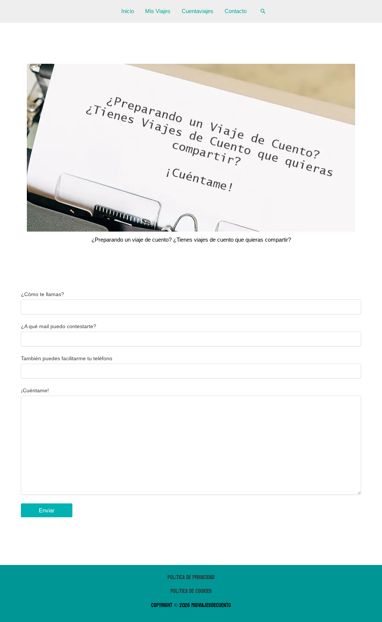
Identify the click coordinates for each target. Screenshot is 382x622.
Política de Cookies (191, 591)
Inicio (127, 11)
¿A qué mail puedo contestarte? (58, 326)
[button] (263, 11)
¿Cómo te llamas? (42, 294)
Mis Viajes (157, 11)
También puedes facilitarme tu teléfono (66, 358)
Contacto (236, 11)
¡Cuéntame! (35, 390)
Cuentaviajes (197, 11)
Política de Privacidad (191, 577)
